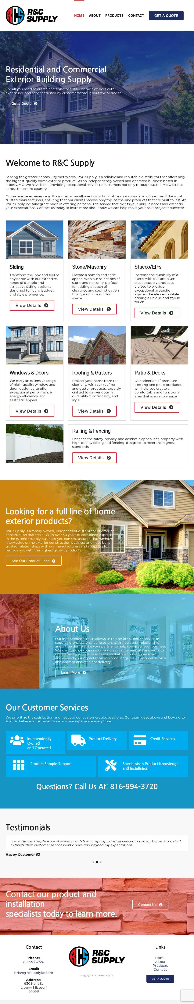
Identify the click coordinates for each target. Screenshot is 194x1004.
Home (160, 961)
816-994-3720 (134, 786)
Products (160, 969)
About (160, 965)
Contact (160, 973)
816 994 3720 (33, 965)
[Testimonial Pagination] (93, 866)
